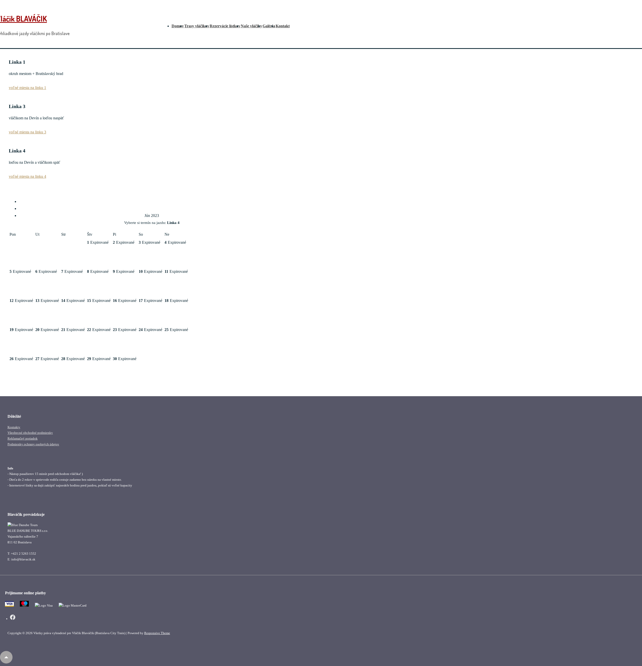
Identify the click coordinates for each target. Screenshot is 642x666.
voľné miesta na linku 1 (27, 88)
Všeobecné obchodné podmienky (30, 433)
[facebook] (12, 618)
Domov (178, 26)
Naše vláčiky (251, 26)
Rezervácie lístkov (225, 26)
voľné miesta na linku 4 (27, 176)
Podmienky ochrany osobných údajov (33, 444)
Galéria (269, 26)
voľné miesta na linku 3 (27, 132)
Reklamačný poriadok (23, 438)
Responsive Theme (157, 633)
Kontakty (14, 427)
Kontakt (283, 26)
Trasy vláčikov (196, 26)
